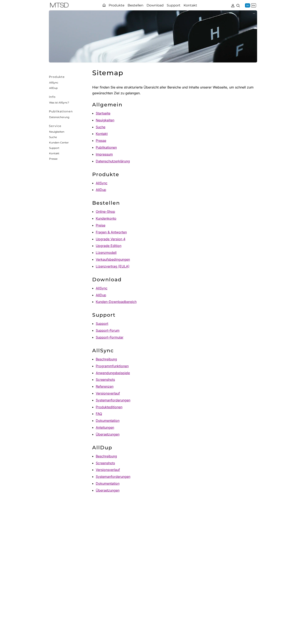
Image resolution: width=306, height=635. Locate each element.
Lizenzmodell (106, 252)
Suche (53, 137)
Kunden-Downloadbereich (116, 302)
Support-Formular (109, 337)
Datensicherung (59, 117)
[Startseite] (104, 5)
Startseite (103, 113)
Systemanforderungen (113, 400)
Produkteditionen (109, 407)
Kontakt (54, 153)
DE (247, 5)
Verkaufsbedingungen (113, 259)
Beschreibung (106, 359)
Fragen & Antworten (111, 232)
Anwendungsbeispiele (113, 373)
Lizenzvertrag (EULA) (112, 266)
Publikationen (106, 147)
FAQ (99, 414)
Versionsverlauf (108, 393)
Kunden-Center (59, 142)
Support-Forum (107, 330)
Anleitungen (105, 427)
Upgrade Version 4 (110, 239)
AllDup (53, 88)
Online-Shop (105, 211)
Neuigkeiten (56, 131)
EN (253, 5)
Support (54, 147)
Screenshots (105, 379)
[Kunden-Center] (232, 5)
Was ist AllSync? (59, 102)
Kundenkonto (106, 218)
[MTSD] (59, 6)
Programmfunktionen (112, 366)
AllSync (53, 82)
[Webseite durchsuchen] (238, 5)
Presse (53, 158)
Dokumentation (107, 420)
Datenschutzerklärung (113, 161)
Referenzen (104, 386)
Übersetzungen (107, 434)
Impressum (104, 154)
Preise (100, 225)
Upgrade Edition (108, 246)
